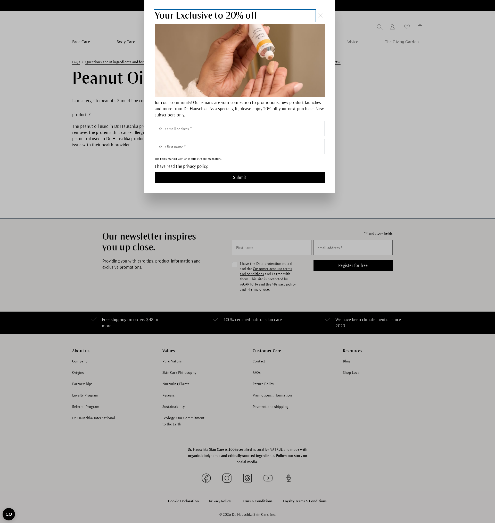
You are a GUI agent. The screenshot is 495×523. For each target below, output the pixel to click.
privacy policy (195, 166)
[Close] (320, 15)
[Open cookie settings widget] (9, 514)
